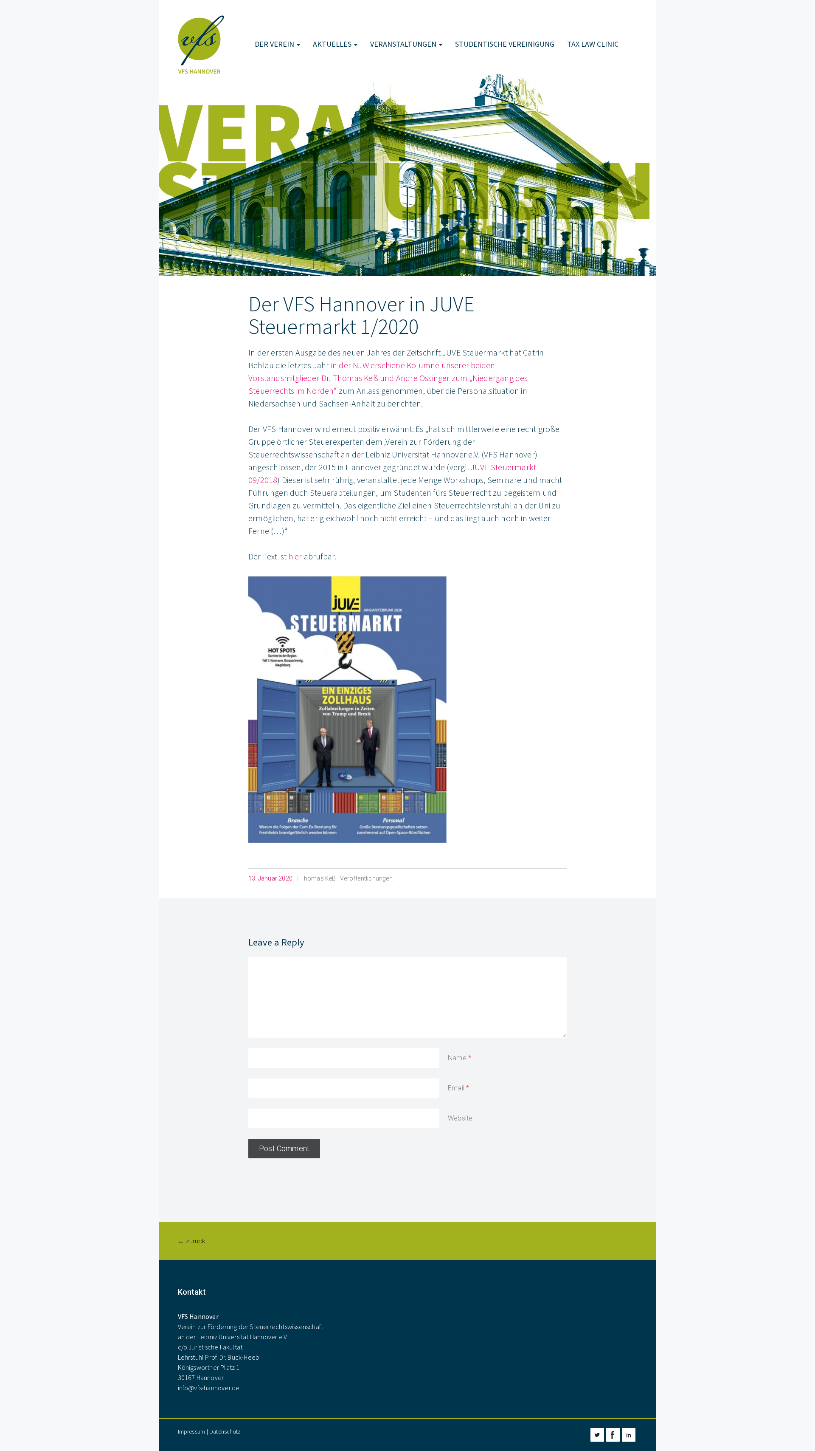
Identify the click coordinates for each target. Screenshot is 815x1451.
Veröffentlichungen (366, 878)
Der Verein (275, 44)
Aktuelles (333, 44)
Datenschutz (225, 1431)
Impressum (191, 1431)
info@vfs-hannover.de (209, 1387)
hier (295, 556)
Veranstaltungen (404, 44)
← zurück (191, 1241)
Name (457, 1058)
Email (456, 1088)
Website (460, 1118)
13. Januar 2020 (270, 878)
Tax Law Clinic (592, 44)
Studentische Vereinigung (504, 44)
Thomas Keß (318, 878)
